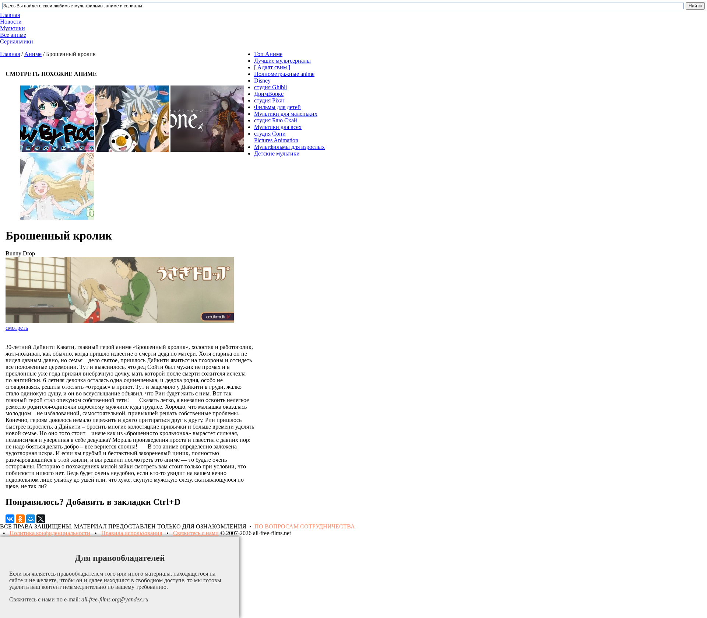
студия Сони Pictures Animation (276, 136)
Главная (10, 54)
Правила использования (131, 533)
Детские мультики (277, 153)
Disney (262, 80)
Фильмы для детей (277, 107)
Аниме (33, 54)
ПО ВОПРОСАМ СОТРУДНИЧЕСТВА (304, 526)
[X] (40, 518)
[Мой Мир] (30, 518)
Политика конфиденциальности (50, 533)
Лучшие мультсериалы (282, 60)
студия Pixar (269, 100)
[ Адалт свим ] (272, 67)
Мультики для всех (278, 127)
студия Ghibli (270, 87)
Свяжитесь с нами (196, 533)
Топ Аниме (268, 54)
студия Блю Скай (275, 120)
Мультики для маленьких (285, 114)
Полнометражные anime (284, 74)
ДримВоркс (269, 94)
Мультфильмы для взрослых (289, 147)
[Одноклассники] (20, 518)
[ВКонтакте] (10, 518)
